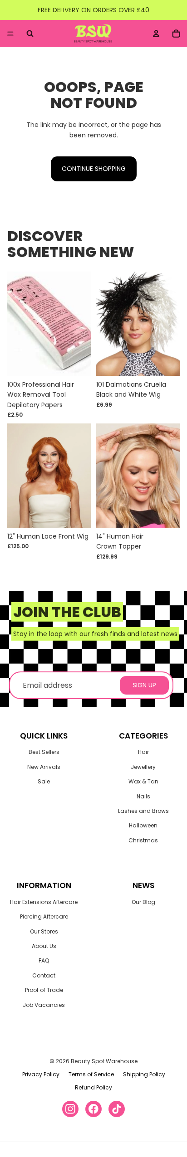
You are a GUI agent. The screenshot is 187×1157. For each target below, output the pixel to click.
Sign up (144, 685)
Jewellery (143, 767)
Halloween (143, 825)
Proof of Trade (44, 990)
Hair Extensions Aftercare (44, 902)
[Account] (156, 34)
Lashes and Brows (143, 811)
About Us (44, 946)
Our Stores (44, 931)
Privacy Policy (40, 1074)
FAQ (44, 960)
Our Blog (143, 902)
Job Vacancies (44, 1005)
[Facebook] (93, 1109)
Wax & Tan (143, 781)
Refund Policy (93, 1087)
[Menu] (10, 33)
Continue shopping (94, 168)
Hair (143, 752)
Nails (143, 796)
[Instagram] (70, 1109)
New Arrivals (43, 767)
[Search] (30, 34)
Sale (44, 781)
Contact (43, 975)
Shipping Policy (144, 1074)
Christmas (143, 840)
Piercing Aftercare (44, 916)
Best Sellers (44, 752)
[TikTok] (116, 1109)
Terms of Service (91, 1074)
